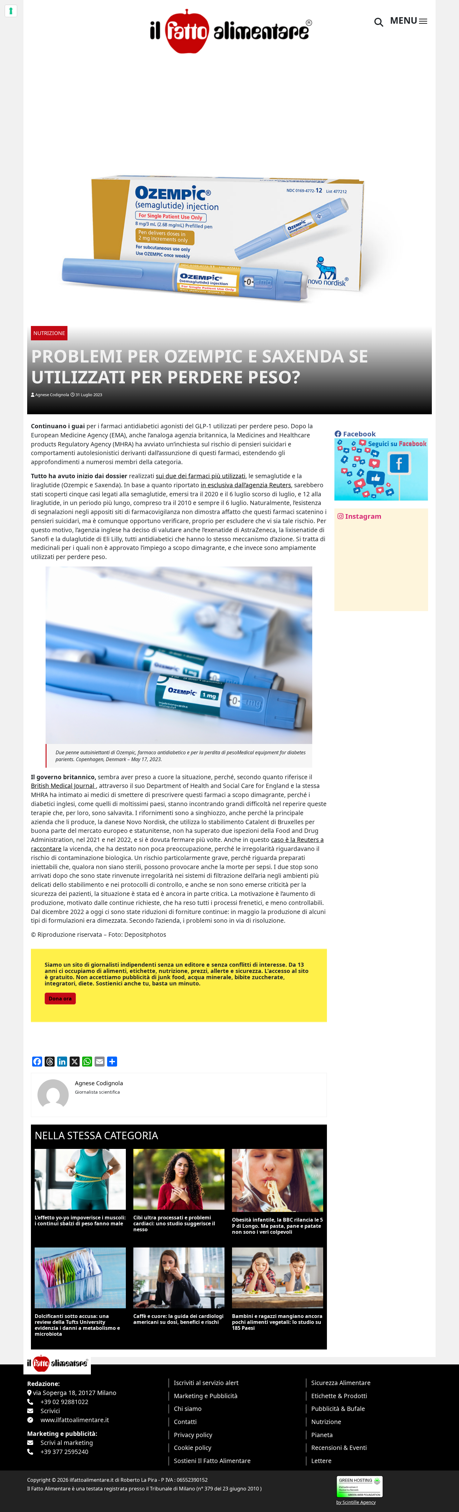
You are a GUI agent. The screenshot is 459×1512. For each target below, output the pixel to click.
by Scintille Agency (356, 1502)
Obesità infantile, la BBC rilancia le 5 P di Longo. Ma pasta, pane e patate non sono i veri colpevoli (277, 1225)
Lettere (321, 1460)
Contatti (185, 1421)
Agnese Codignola (52, 394)
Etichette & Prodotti (339, 1396)
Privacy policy (193, 1435)
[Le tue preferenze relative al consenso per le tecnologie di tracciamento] (11, 11)
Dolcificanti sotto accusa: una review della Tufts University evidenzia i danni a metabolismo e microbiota (77, 1325)
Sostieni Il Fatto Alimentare (212, 1460)
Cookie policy (192, 1447)
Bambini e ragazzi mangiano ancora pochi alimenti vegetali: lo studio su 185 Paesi (277, 1322)
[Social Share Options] (343, 603)
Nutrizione (326, 1421)
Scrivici (50, 1411)
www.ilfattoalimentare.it (75, 1420)
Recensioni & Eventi (339, 1447)
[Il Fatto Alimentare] (229, 30)
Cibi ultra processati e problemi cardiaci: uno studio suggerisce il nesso (174, 1223)
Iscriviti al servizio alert (206, 1382)
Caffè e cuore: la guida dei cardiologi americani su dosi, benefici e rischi (178, 1319)
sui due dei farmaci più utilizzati (200, 476)
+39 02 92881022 (64, 1402)
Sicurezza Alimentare (341, 1382)
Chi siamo (188, 1408)
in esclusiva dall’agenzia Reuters (246, 485)
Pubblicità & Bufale (338, 1408)
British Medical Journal (63, 785)
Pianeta (322, 1435)
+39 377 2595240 (64, 1451)
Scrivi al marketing (67, 1442)
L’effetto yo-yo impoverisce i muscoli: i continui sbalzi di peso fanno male (80, 1220)
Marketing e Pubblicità (206, 1396)
